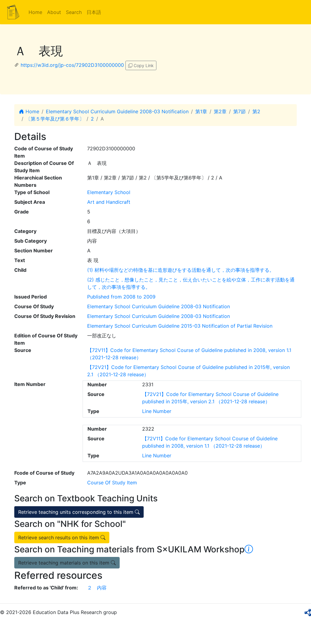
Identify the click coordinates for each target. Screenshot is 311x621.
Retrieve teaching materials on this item (64, 563)
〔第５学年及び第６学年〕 (55, 119)
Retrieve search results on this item (59, 537)
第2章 (220, 111)
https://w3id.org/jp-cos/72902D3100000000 (72, 65)
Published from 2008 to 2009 (121, 297)
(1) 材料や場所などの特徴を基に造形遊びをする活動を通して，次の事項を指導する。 (180, 270)
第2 (256, 111)
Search (74, 12)
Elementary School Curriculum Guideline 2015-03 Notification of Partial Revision (179, 326)
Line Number (156, 411)
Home (35, 12)
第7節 (239, 111)
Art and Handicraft (108, 202)
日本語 (94, 12)
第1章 (201, 111)
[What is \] (248, 549)
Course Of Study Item (112, 482)
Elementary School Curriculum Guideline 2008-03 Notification (117, 111)
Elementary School (108, 192)
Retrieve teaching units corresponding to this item (76, 512)
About (54, 12)
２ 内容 (97, 588)
